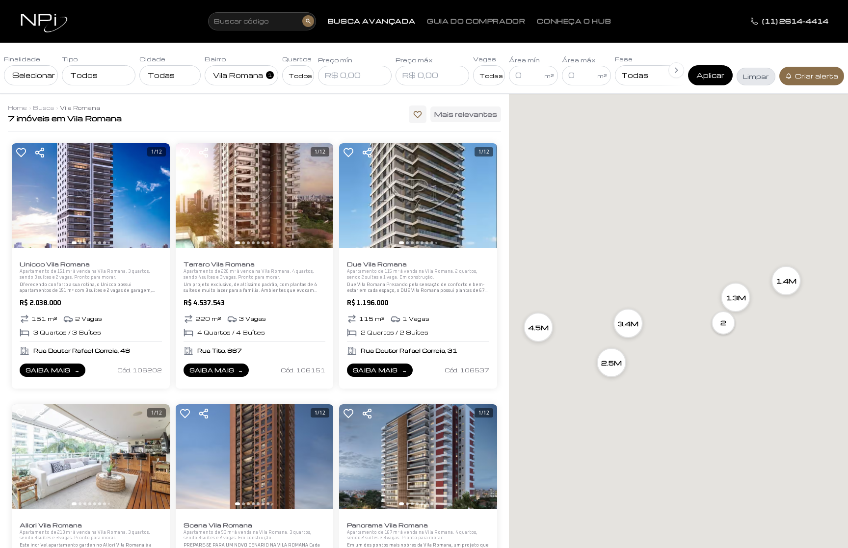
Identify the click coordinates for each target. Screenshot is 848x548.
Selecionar (33, 75)
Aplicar (710, 75)
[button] (723, 323)
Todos (84, 75)
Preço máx (414, 60)
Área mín (524, 60)
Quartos (297, 59)
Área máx (579, 60)
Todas (161, 75)
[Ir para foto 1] (74, 242)
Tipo (70, 59)
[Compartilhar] (39, 152)
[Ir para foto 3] (84, 242)
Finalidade (22, 59)
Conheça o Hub (574, 21)
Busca (43, 107)
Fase (624, 59)
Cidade (152, 59)
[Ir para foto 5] (94, 242)
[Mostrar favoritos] (417, 114)
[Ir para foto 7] (104, 242)
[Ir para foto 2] (80, 242)
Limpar (756, 76)
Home (17, 107)
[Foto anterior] (23, 196)
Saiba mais (55, 371)
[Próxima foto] (158, 196)
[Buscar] (308, 21)
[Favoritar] (21, 152)
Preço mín (335, 60)
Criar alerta (816, 76)
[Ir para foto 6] (99, 242)
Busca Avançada (371, 21)
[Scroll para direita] (676, 70)
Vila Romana (242, 75)
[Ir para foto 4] (89, 242)
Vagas (484, 59)
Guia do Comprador (476, 21)
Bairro (215, 59)
